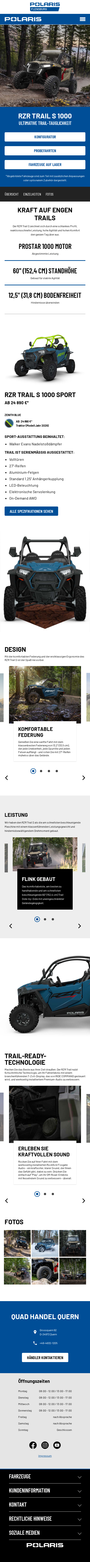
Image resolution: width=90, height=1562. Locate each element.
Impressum (45, 1455)
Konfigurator (45, 136)
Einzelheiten (32, 194)
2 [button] (41, 771)
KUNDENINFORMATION (29, 1490)
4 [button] (57, 771)
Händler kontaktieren (45, 1357)
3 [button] (49, 771)
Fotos (50, 194)
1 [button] (33, 771)
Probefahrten (45, 150)
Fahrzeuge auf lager (45, 164)
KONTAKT (18, 1504)
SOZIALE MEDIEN (24, 1532)
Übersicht (12, 194)
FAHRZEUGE (20, 1476)
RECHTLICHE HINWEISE (30, 1518)
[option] (45, 715)
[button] (7, 777)
